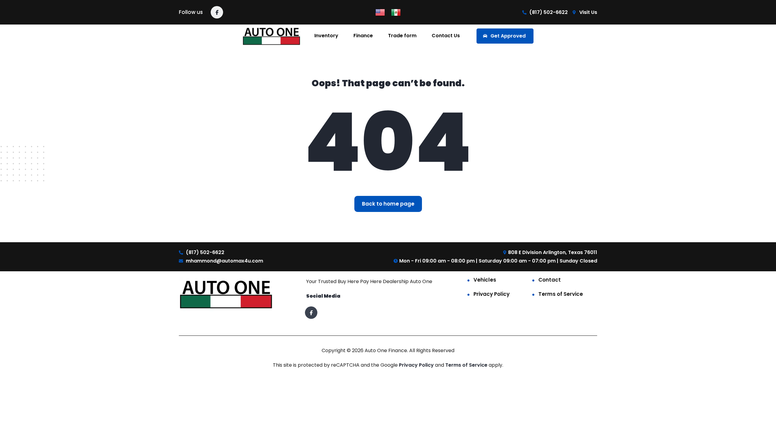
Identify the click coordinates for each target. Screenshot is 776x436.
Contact (549, 279)
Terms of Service (560, 294)
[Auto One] (272, 35)
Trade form (402, 35)
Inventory (326, 35)
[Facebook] (217, 12)
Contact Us (446, 35)
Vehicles (484, 279)
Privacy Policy (491, 294)
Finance (363, 35)
